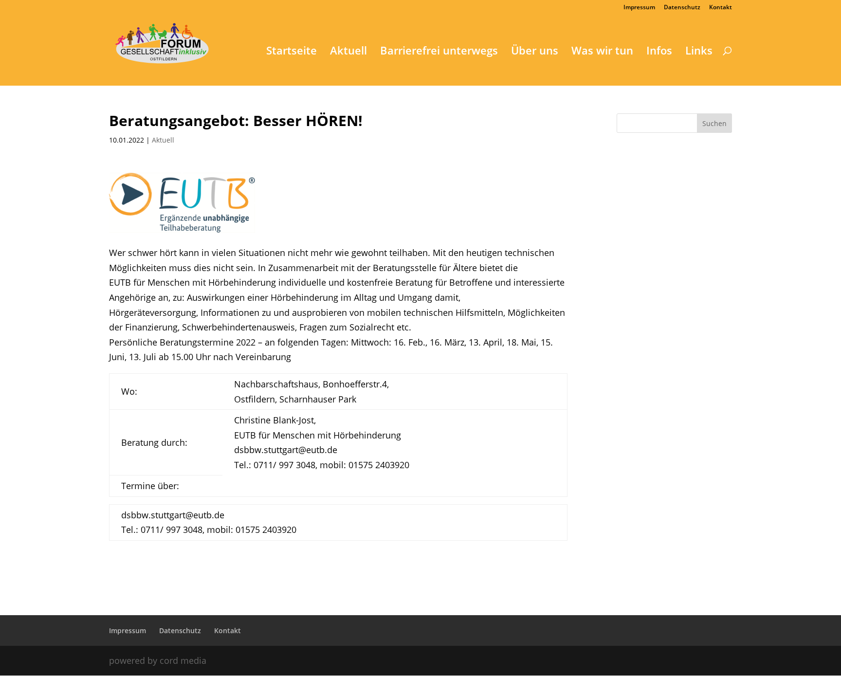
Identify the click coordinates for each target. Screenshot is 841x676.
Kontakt (720, 7)
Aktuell (348, 52)
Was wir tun (602, 52)
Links (699, 52)
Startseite (291, 52)
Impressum (639, 7)
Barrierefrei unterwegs (439, 52)
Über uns (534, 52)
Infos (659, 52)
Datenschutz (682, 7)
